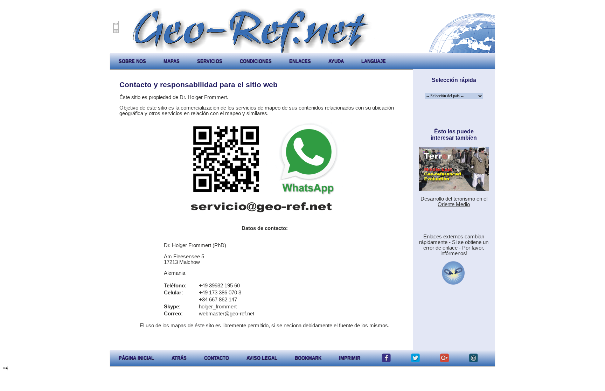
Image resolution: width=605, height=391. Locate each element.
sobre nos (132, 61)
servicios (209, 61)
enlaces (300, 61)
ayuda (336, 61)
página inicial (136, 358)
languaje (373, 61)
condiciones (256, 61)
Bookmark (308, 358)
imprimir (349, 358)
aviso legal (261, 358)
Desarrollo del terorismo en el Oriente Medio (453, 201)
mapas (172, 61)
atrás (179, 358)
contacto (216, 358)
